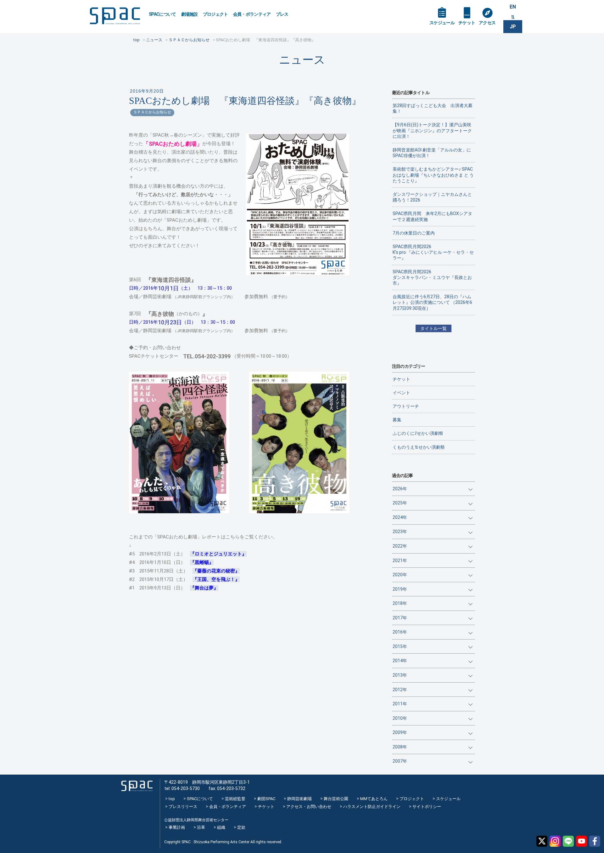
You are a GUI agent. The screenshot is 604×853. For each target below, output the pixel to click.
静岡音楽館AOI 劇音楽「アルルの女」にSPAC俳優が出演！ (432, 152)
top (172, 798)
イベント (401, 392)
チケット (466, 22)
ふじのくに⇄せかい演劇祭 (418, 433)
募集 (397, 419)
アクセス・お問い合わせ (308, 806)
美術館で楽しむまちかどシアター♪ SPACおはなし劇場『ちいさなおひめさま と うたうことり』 (433, 175)
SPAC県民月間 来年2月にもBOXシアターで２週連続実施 (432, 216)
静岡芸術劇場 (299, 798)
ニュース (302, 59)
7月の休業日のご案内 (414, 233)
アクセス (487, 22)
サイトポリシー (426, 806)
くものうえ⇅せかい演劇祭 (419, 447)
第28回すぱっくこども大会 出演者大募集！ (433, 108)
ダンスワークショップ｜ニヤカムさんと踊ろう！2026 (432, 197)
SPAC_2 (137, 786)
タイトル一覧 (433, 328)
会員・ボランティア (252, 14)
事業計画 (177, 827)
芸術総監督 (235, 798)
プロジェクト (215, 14)
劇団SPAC (266, 798)
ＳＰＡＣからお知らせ (152, 112)
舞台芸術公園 (336, 798)
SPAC (115, 16)
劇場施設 (189, 14)
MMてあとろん (374, 798)
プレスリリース (183, 806)
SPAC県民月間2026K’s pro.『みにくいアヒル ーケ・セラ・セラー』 (433, 252)
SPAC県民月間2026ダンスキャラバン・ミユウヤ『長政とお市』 (432, 277)
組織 (221, 827)
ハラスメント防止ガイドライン (371, 806)
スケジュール (442, 22)
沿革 (201, 827)
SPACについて (162, 14)
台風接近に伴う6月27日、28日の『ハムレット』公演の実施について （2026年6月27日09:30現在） (432, 302)
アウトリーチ (406, 406)
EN (513, 7)
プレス (282, 14)
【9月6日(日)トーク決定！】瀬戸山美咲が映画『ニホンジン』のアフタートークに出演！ (432, 130)
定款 (241, 827)
